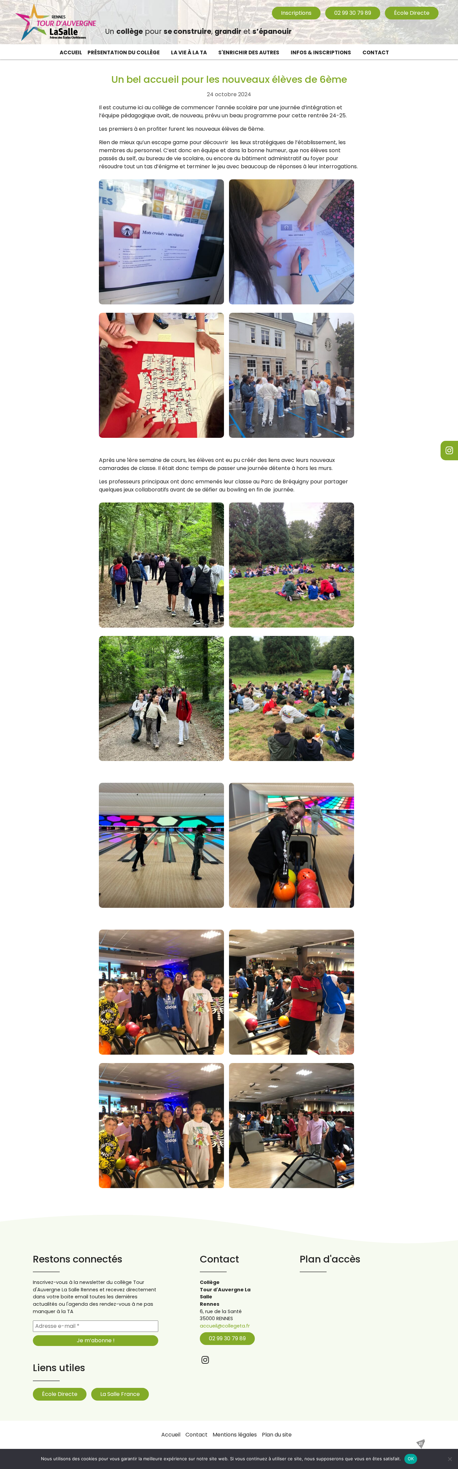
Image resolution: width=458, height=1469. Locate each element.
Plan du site (277, 1434)
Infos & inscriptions (321, 52)
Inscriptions (296, 13)
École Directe (412, 13)
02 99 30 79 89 (352, 13)
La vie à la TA (189, 52)
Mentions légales (235, 1434)
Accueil (71, 52)
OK (411, 1458)
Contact (375, 52)
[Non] (449, 1459)
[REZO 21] (420, 1444)
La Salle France (120, 1394)
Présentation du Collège (124, 52)
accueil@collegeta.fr (225, 1326)
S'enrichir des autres (248, 52)
